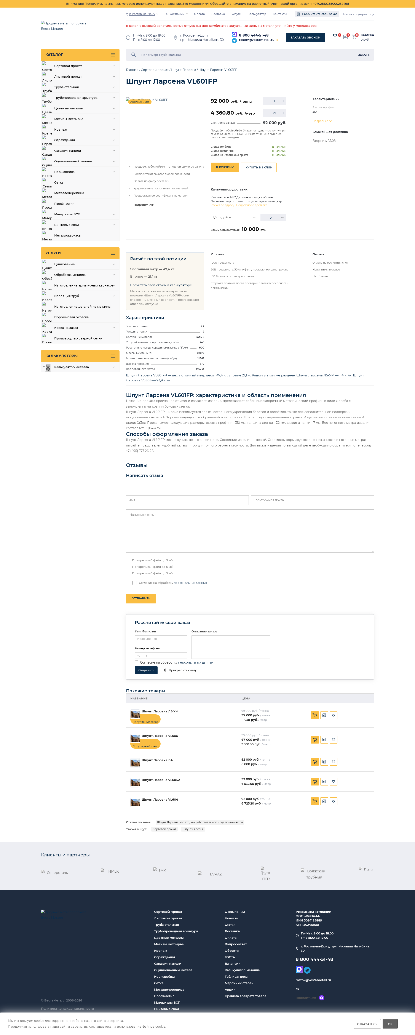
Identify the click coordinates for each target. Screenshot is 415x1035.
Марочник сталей (239, 983)
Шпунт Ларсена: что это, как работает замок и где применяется (200, 822)
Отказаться (367, 1023)
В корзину (225, 167)
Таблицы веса (236, 977)
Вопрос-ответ (236, 944)
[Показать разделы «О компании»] (187, 13)
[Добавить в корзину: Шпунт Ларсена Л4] (315, 762)
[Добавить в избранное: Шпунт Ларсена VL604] (333, 801)
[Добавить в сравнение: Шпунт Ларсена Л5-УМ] (324, 715)
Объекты (232, 951)
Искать (364, 54)
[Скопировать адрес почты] (277, 40)
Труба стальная (166, 925)
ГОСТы (230, 957)
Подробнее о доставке (251, 205)
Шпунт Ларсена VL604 (160, 799)
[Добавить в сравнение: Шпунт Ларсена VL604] (324, 801)
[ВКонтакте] (297, 989)
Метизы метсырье (169, 944)
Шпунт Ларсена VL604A (161, 780)
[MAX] (234, 34)
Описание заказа (204, 631)
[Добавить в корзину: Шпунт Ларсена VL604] (315, 801)
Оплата (199, 14)
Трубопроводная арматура (176, 931)
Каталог (54, 55)
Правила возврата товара (245, 996)
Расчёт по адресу (222, 205)
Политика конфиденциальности (67, 1009)
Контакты (280, 14)
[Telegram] (234, 40)
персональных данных (190, 582)
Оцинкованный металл (173, 970)
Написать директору (358, 14)
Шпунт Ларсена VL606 (160, 736)
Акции (230, 990)
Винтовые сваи (166, 1009)
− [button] (265, 101)
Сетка (158, 983)
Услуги (236, 14)
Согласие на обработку (158, 662)
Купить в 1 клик (259, 167)
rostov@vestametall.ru (257, 40)
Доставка (218, 14)
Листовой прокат (168, 918)
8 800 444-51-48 (254, 35)
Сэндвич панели (167, 964)
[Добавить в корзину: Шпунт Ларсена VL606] (315, 740)
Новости (231, 918)
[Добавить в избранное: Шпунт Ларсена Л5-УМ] (333, 715)
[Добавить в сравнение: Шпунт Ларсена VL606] (324, 740)
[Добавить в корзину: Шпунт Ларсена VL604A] (315, 781)
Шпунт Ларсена (193, 829)
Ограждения (164, 957)
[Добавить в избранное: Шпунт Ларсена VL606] (333, 740)
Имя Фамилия (145, 631)
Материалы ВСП (167, 1003)
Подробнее (320, 121)
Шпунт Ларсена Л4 (157, 760)
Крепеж (160, 951)
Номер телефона (147, 648)
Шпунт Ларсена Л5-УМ (160, 711)
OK (390, 1023)
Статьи (230, 925)
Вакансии (233, 964)
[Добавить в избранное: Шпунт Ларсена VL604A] (333, 781)
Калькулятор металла (242, 970)
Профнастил (164, 996)
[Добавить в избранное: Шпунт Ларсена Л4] (333, 762)
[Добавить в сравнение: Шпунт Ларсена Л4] (324, 762)
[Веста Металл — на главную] (66, 28)
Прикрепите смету (182, 670)
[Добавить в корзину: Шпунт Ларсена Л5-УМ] (315, 715)
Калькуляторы (61, 356)
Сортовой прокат (164, 829)
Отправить (141, 598)
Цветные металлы (169, 938)
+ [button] (284, 101)
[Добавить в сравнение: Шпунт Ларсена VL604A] (324, 781)
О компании (175, 14)
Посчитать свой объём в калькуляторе (161, 285)
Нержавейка (164, 977)
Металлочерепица (169, 990)
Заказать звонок (305, 37)
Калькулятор (257, 14)
